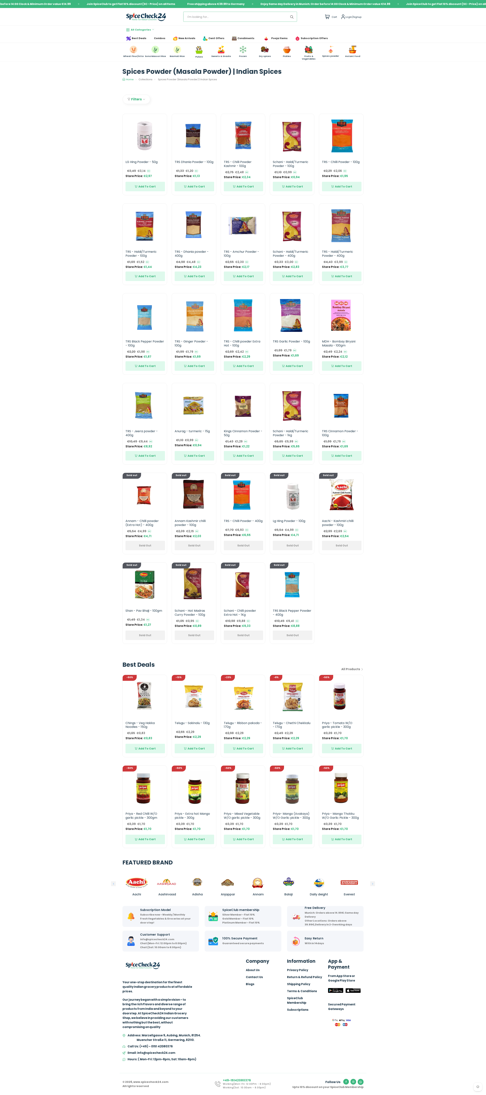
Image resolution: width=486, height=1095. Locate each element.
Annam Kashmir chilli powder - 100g (190, 523)
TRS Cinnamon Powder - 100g (340, 433)
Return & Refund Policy (304, 977)
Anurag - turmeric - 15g (192, 431)
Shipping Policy (298, 984)
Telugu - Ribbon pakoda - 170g (243, 725)
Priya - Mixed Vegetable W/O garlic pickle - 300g (242, 816)
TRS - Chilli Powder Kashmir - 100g (238, 164)
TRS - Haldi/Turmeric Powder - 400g (337, 254)
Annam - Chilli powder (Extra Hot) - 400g (142, 523)
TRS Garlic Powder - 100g (291, 341)
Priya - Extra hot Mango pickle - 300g (192, 816)
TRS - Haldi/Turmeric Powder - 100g (141, 254)
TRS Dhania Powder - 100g (194, 162)
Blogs (250, 984)
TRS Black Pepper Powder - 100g (144, 343)
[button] (113, 883)
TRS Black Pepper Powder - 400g (292, 613)
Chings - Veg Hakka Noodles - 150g (140, 725)
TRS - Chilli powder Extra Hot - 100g (242, 343)
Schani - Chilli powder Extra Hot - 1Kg (240, 613)
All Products (351, 669)
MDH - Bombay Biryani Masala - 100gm (338, 343)
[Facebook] (346, 1082)
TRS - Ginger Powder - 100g (191, 343)
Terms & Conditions (302, 991)
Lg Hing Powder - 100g (289, 521)
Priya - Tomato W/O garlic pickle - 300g (337, 725)
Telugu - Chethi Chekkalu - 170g (291, 725)
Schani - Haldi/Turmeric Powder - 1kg (290, 433)
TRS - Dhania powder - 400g (192, 254)
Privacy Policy (297, 970)
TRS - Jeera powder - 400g (141, 433)
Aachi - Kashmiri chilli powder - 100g (337, 523)
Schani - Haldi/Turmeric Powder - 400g (290, 254)
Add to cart (147, 186)
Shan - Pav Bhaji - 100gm (143, 611)
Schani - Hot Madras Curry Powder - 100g (190, 613)
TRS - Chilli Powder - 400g (243, 521)
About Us (253, 970)
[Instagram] (353, 1082)
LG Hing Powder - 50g (141, 162)
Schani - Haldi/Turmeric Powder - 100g (290, 164)
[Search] (292, 16)
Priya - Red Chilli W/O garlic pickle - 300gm (141, 816)
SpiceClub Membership (296, 1000)
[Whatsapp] (361, 1082)
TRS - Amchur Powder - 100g (241, 254)
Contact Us (254, 977)
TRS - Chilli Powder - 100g (341, 162)
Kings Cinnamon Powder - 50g (243, 433)
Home (130, 79)
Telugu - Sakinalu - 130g (192, 723)
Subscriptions (297, 1010)
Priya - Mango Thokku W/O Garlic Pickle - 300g (340, 816)
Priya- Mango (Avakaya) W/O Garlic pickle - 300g (291, 816)
